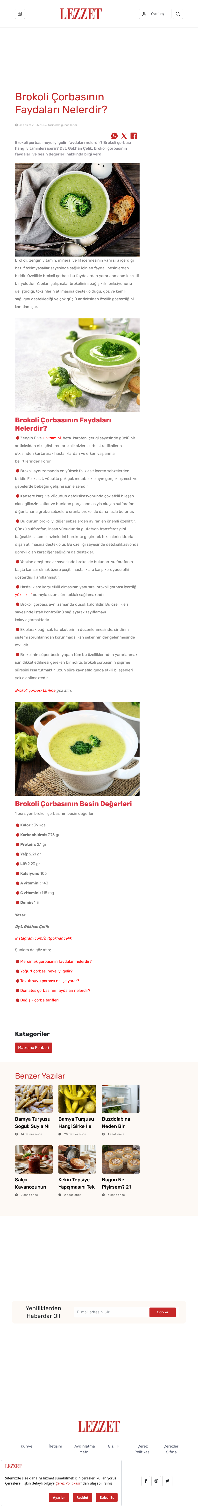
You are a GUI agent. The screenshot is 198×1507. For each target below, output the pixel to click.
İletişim (55, 1446)
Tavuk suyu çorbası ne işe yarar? (49, 980)
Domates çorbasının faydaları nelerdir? (55, 990)
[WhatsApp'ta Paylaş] (114, 136)
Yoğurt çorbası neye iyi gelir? (46, 971)
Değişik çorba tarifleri (39, 1000)
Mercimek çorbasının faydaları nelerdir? (56, 961)
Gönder (162, 1312)
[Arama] (178, 14)
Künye (26, 1446)
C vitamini (52, 438)
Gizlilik (113, 1446)
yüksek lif (23, 594)
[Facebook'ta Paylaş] (134, 136)
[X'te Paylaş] (124, 136)
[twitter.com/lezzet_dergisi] (167, 1481)
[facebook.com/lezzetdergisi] (145, 1481)
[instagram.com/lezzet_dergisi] (156, 1481)
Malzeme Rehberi (33, 1047)
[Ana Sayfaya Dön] (99, 1426)
